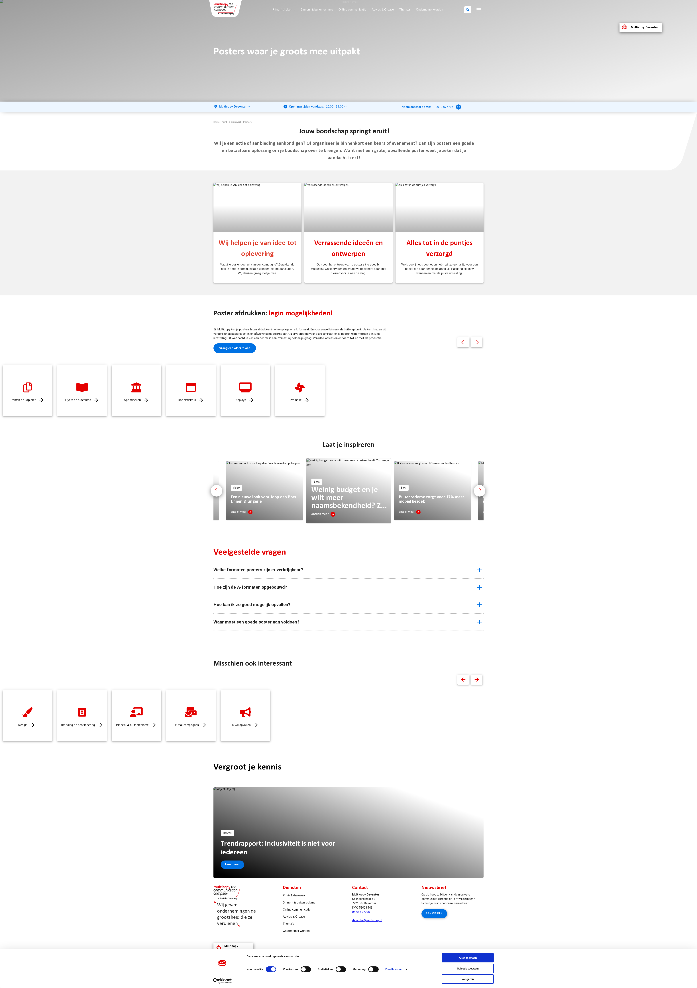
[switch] (306, 969)
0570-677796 (444, 106)
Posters (247, 122)
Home (216, 122)
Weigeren (468, 979)
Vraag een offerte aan (234, 348)
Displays (240, 400)
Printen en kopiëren (23, 400)
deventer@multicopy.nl (367, 920)
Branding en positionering (78, 724)
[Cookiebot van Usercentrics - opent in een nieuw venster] (222, 981)
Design (22, 724)
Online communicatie (352, 9)
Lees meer (232, 864)
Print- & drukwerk (283, 9)
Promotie (296, 400)
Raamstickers (187, 400)
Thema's (405, 9)
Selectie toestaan (468, 968)
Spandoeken (132, 400)
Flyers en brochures (78, 400)
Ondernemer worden (429, 9)
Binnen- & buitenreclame (317, 9)
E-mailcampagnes (187, 724)
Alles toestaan (468, 957)
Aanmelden (434, 913)
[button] (479, 9)
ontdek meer (238, 512)
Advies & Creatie (383, 9)
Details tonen (393, 969)
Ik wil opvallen (241, 724)
